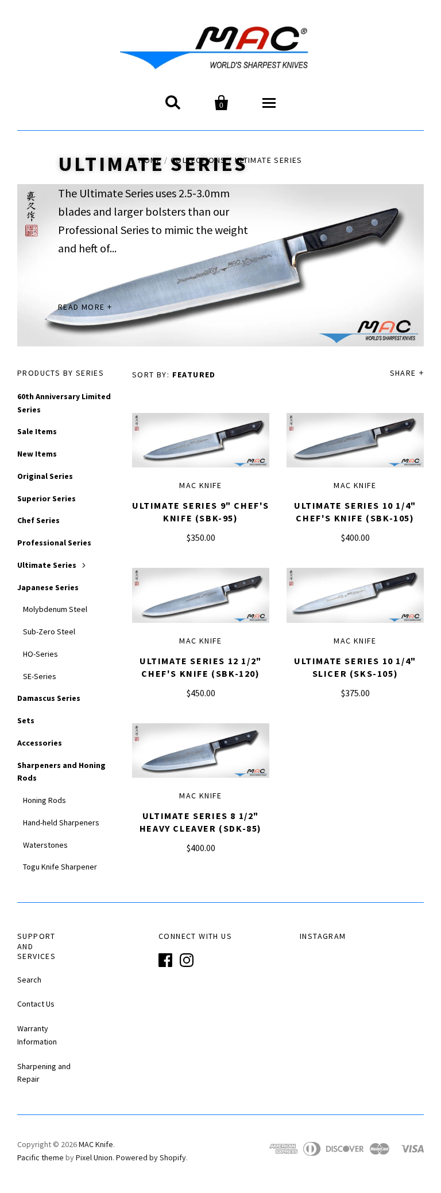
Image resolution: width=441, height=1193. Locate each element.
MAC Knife (200, 485)
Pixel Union (94, 1157)
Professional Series (54, 542)
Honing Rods (44, 800)
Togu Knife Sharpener (60, 866)
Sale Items (37, 431)
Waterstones (45, 845)
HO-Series (40, 654)
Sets (25, 720)
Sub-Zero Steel (49, 631)
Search (29, 979)
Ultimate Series (46, 565)
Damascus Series (48, 698)
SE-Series (39, 676)
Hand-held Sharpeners (61, 822)
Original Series (45, 476)
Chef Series (38, 520)
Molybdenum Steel (55, 609)
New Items (37, 454)
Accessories (39, 743)
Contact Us (36, 1004)
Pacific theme (40, 1157)
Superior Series (46, 498)
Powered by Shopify (151, 1157)
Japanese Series (48, 587)
